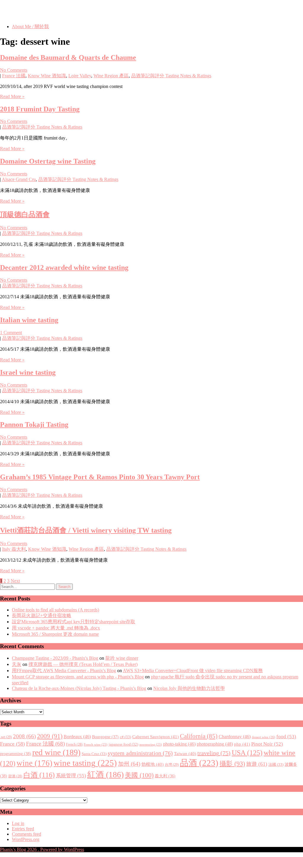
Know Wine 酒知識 (47, 75)
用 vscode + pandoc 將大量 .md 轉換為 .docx (56, 627)
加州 (129, 764)
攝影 (232, 763)
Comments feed (26, 834)
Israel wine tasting (28, 372)
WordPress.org (25, 839)
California (198, 736)
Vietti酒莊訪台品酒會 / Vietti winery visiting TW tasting (86, 530)
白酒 (39, 775)
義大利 (165, 776)
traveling (214, 753)
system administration (140, 753)
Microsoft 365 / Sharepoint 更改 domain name (55, 634)
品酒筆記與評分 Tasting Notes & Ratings (171, 75)
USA (247, 753)
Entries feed (23, 828)
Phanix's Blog (28, 11)
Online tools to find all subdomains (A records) (55, 609)
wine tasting (85, 763)
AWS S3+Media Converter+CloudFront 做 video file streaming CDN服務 (193, 670)
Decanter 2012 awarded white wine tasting (64, 267)
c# (125, 737)
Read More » (12, 96)
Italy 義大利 (14, 549)
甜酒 (15, 776)
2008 (24, 736)
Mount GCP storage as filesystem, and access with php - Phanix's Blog (78, 676)
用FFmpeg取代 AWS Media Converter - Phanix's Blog (64, 670)
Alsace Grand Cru (19, 179)
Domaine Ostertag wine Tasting (48, 161)
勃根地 (152, 764)
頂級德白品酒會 (25, 214)
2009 (49, 736)
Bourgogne (105, 736)
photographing (215, 744)
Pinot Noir (267, 744)
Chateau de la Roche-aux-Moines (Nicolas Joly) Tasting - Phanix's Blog (79, 688)
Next (15, 580)
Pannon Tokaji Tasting (34, 424)
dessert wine (263, 737)
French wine (95, 744)
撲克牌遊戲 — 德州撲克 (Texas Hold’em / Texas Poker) (83, 664)
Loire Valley (79, 75)
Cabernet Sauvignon (155, 736)
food (286, 736)
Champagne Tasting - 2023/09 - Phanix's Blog (55, 658)
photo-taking (179, 744)
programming (15, 753)
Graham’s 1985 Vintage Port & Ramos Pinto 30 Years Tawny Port (100, 477)
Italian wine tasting (29, 320)
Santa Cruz (94, 754)
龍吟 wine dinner (121, 658)
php (242, 744)
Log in (18, 823)
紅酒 (105, 774)
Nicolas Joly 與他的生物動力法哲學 (189, 688)
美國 (139, 775)
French (74, 745)
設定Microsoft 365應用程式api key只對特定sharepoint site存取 (73, 621)
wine (34, 763)
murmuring (150, 744)
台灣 (172, 765)
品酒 (199, 763)
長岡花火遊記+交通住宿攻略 (41, 615)
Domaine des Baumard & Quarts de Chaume (68, 57)
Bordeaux (77, 736)
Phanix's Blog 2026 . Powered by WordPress (42, 849)
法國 (275, 764)
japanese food (123, 744)
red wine (56, 752)
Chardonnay (235, 736)
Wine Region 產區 (111, 75)
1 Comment (11, 332)
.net (6, 737)
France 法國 (13, 75)
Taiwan (185, 753)
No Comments (13, 70)
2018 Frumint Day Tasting (40, 109)
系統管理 (71, 775)
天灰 (16, 664)
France (12, 744)
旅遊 (256, 764)
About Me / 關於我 (30, 26)
